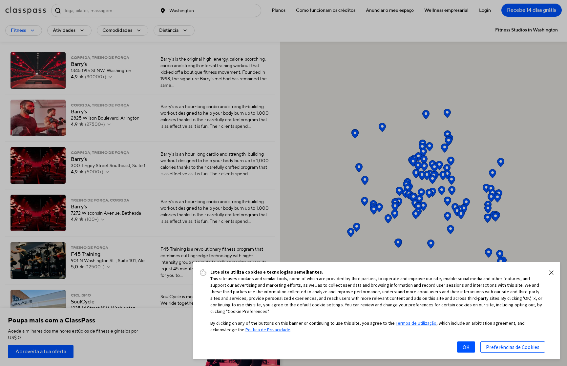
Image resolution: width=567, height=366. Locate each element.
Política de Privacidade (267, 330)
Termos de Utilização (416, 323)
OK (466, 347)
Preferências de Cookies (512, 347)
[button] (551, 272)
